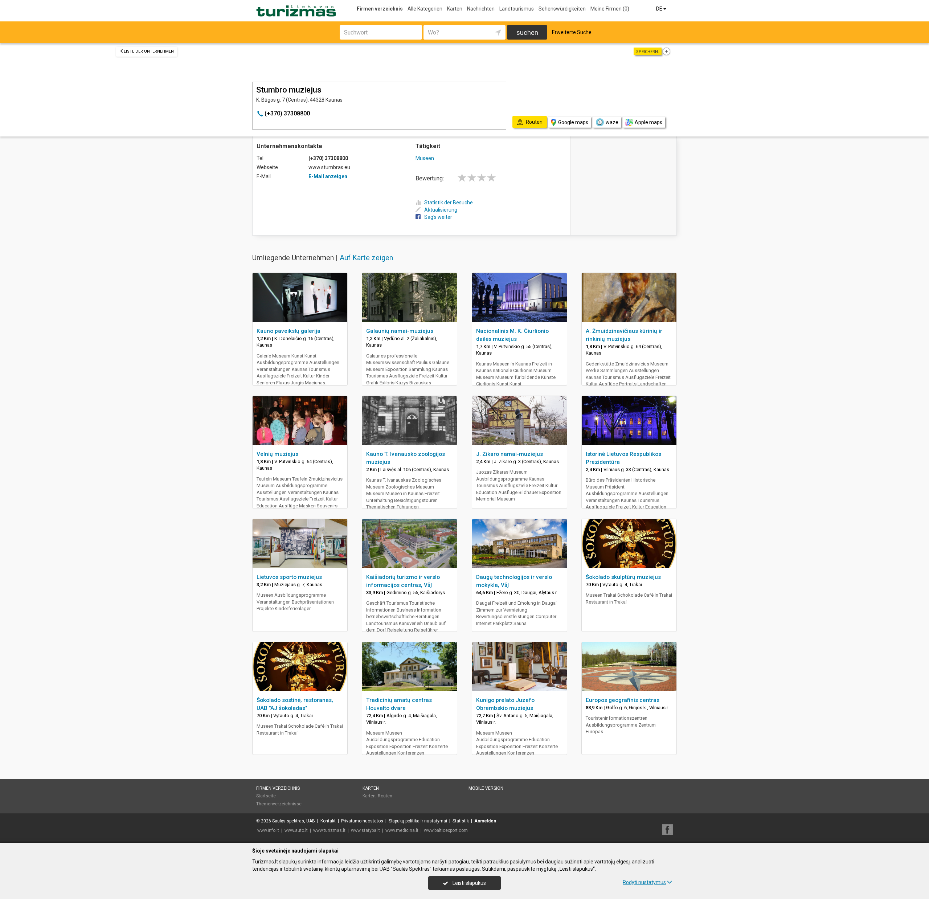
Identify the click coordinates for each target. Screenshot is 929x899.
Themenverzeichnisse (279, 803)
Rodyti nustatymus (644, 882)
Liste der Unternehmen (149, 51)
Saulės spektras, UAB (293, 821)
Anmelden (485, 821)
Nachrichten (481, 9)
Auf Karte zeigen (366, 257)
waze (612, 122)
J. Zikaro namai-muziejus (509, 454)
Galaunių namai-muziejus (399, 331)
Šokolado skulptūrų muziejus (623, 577)
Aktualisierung (440, 210)
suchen (527, 32)
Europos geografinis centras (622, 700)
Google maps (573, 122)
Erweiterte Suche (572, 32)
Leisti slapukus (468, 883)
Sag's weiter (438, 217)
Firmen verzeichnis (380, 9)
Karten (454, 9)
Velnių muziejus (277, 454)
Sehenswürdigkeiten (562, 9)
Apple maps (648, 122)
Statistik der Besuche (448, 202)
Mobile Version (485, 788)
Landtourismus (516, 9)
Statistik (461, 821)
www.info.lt (268, 830)
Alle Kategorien (425, 9)
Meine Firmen (609, 9)
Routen (385, 795)
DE (659, 9)
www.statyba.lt (365, 830)
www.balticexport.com (446, 830)
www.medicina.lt (401, 830)
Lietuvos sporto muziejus (289, 577)
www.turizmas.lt (329, 830)
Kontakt (328, 821)
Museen (425, 158)
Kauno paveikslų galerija (288, 331)
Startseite (266, 795)
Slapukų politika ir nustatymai (418, 821)
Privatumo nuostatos (362, 821)
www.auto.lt (296, 830)
